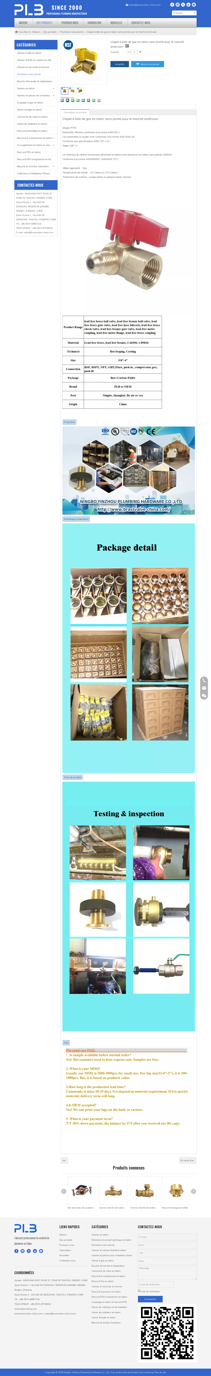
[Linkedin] (178, 4)
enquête (119, 64)
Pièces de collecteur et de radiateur (109, 1307)
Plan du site (160, 1372)
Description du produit (75, 112)
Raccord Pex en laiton (103, 1281)
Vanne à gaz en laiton (103, 1260)
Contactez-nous (67, 1260)
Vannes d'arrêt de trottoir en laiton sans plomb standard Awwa (82, 1207)
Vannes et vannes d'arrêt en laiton (109, 1250)
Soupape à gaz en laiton (30, 102)
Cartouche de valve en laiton (32, 116)
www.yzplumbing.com (25, 1308)
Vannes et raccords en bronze (33, 67)
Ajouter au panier (149, 64)
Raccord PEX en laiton (29, 152)
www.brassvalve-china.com (28, 1313)
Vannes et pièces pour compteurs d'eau (112, 1255)
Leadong (148, 1372)
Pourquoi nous (66, 1245)
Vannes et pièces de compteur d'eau (36, 95)
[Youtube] (188, 4)
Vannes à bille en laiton (29, 52)
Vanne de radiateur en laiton (32, 123)
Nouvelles (64, 1255)
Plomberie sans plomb (29, 74)
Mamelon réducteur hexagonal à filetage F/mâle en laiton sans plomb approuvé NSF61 (176, 1207)
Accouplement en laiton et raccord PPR (37, 145)
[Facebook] (172, 4)
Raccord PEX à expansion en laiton (35, 159)
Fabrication (65, 1250)
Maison (63, 1234)
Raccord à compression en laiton (34, 138)
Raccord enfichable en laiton (32, 130)
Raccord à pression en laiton (106, 1291)
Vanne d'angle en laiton (29, 109)
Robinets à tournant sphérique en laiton (111, 1240)
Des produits (65, 1240)
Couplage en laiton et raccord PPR (109, 1302)
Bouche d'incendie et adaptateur (34, 81)
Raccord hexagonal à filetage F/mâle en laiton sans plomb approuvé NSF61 (145, 1207)
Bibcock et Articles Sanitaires (33, 166)
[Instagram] (194, 4)
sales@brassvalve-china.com (145, 4)
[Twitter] (183, 4)
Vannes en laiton (26, 88)
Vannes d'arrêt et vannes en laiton (35, 60)
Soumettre (150, 1299)
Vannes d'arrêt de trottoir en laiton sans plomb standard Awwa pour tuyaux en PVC (113, 1207)
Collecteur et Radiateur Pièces (33, 173)
